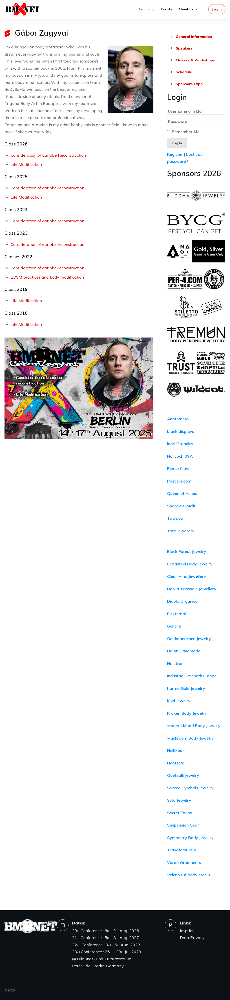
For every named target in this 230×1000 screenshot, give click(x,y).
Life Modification (26, 164)
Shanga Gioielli (181, 506)
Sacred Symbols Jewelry (190, 787)
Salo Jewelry (179, 800)
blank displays (180, 431)
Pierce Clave (178, 468)
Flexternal (176, 613)
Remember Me (185, 131)
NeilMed (174, 750)
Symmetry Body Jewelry (190, 837)
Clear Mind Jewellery (186, 576)
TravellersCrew (181, 850)
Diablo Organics (182, 601)
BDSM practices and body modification (47, 277)
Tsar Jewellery (181, 530)
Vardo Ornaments (184, 862)
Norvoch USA (180, 456)
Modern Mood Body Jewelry (193, 725)
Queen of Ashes (182, 493)
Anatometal (178, 418)
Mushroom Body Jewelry (190, 738)
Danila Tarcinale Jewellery (191, 588)
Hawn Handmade (183, 651)
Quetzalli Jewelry (183, 775)
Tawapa (175, 518)
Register (175, 154)
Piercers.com (179, 481)
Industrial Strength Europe (192, 675)
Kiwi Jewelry (178, 700)
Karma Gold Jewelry (186, 688)
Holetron (175, 663)
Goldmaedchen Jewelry (189, 638)
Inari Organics (180, 443)
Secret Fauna (179, 812)
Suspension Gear (183, 825)
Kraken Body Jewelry (187, 713)
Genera (174, 626)
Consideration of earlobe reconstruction (47, 187)
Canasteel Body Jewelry (189, 564)
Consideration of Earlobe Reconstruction (48, 155)
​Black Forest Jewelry (186, 551)
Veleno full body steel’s (188, 874)
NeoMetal (176, 763)
